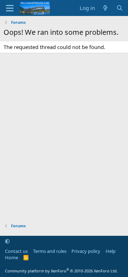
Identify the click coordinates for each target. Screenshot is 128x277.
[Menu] (9, 8)
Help (111, 251)
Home (11, 257)
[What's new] (105, 8)
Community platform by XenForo (61, 270)
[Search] (120, 8)
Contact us (16, 251)
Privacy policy (85, 251)
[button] (7, 241)
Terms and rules (49, 251)
